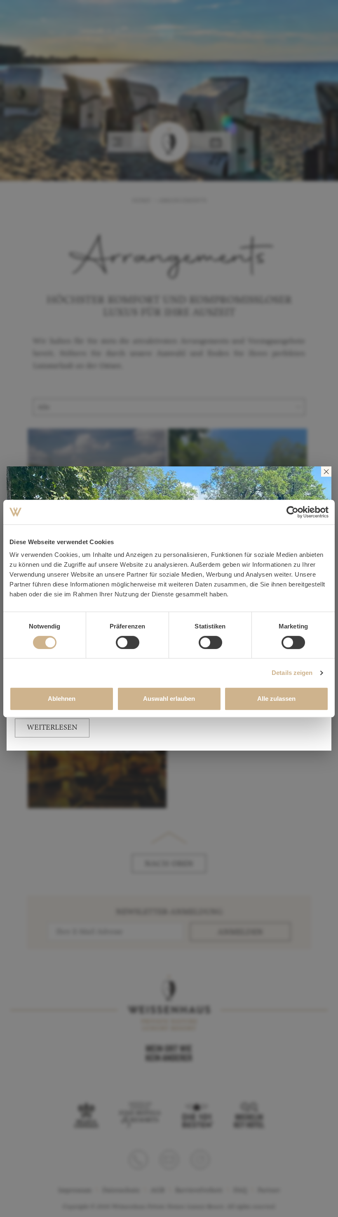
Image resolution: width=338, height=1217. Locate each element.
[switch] (127, 642)
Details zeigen (292, 672)
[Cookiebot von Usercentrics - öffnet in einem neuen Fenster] (292, 512)
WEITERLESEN (52, 728)
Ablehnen (61, 698)
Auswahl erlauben (169, 698)
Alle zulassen (276, 698)
